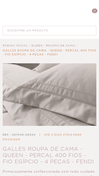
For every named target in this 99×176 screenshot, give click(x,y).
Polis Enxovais (49, 13)
